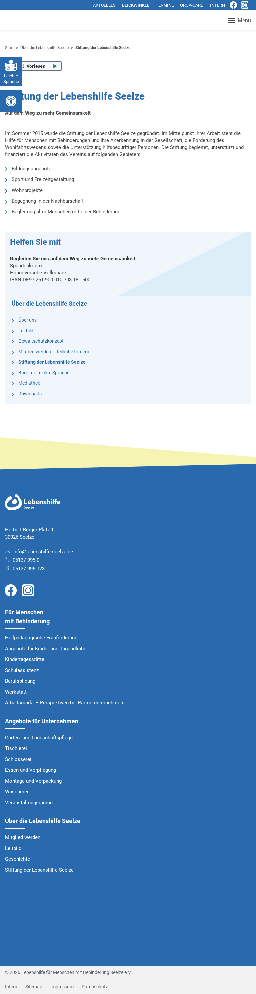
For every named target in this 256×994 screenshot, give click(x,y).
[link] (11, 590)
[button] (33, 66)
